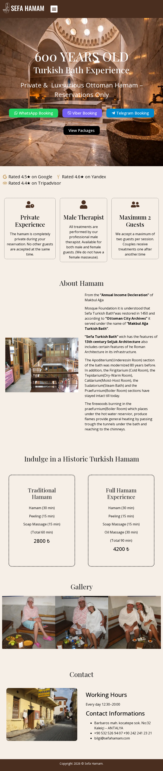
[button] (54, 9)
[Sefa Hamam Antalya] (24, 9)
